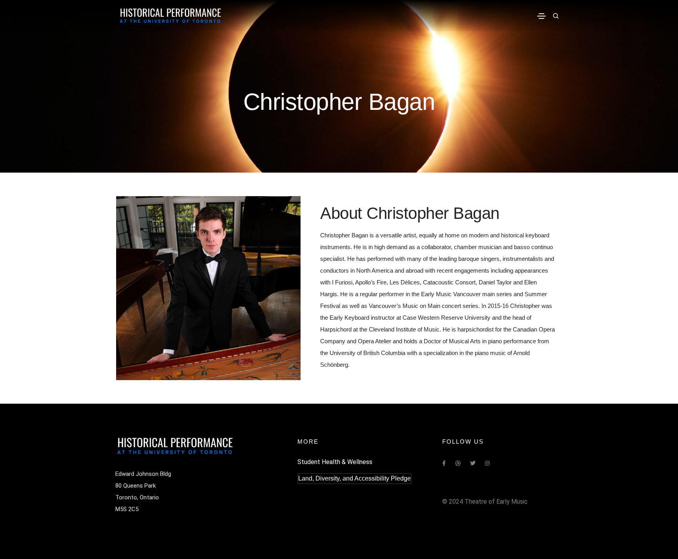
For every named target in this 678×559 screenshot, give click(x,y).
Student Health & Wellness (334, 462)
